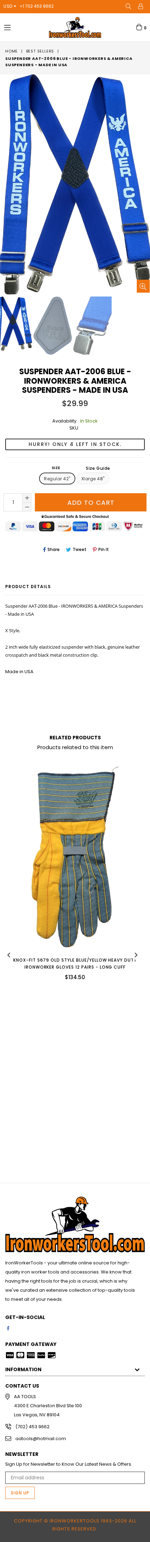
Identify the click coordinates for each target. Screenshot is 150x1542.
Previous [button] (8, 955)
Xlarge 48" (93, 479)
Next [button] (136, 955)
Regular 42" (57, 479)
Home (11, 51)
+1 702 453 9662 (37, 6)
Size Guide (98, 468)
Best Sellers (40, 51)
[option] (53, 325)
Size (81, 468)
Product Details (28, 586)
